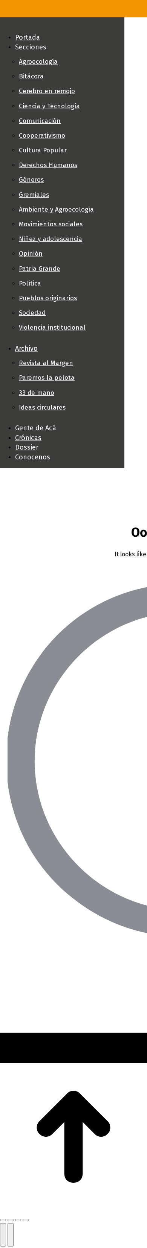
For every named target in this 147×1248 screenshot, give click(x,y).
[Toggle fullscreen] (18, 1220)
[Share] (11, 1220)
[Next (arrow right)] (11, 1234)
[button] (62, 25)
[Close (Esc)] (3, 1220)
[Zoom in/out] (26, 1220)
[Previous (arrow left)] (3, 1234)
